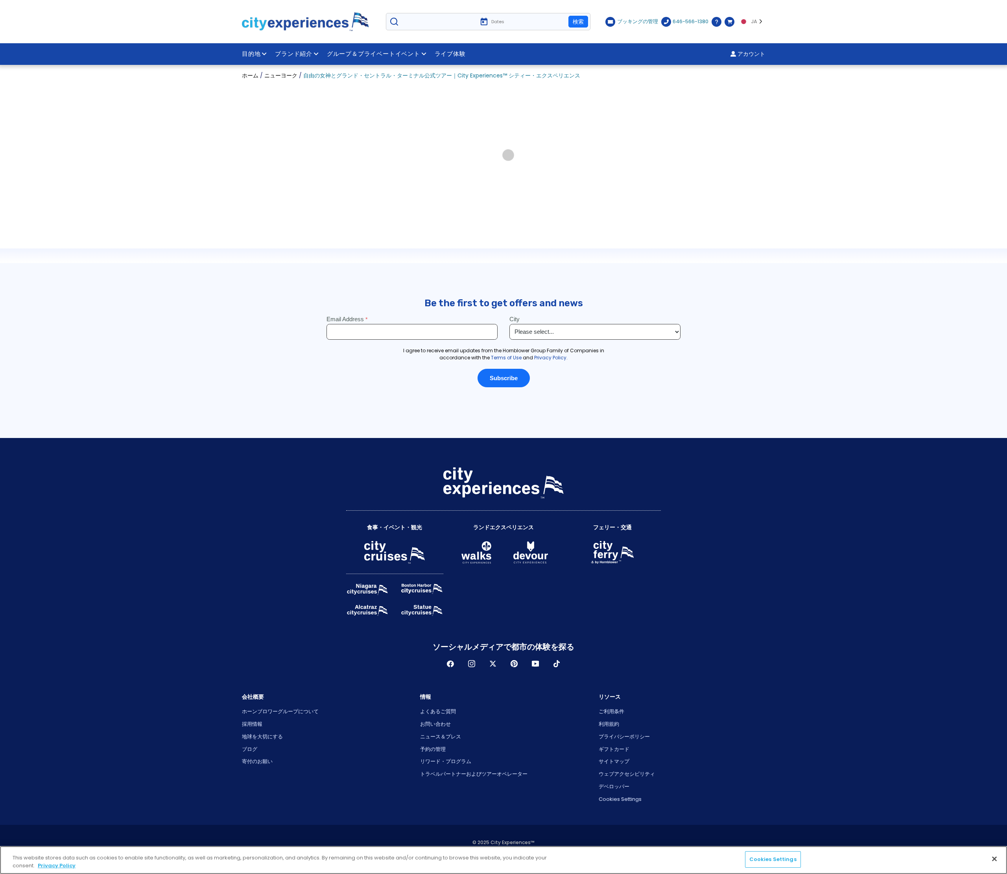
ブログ (249, 749)
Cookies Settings (620, 799)
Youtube (535, 663)
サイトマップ (614, 761)
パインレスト (514, 663)
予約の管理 (433, 749)
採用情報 (252, 724)
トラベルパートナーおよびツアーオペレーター (473, 774)
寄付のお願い (257, 761)
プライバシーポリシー (624, 736)
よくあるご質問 (438, 711)
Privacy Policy (57, 865)
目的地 (251, 53)
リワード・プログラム (445, 761)
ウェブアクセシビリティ (627, 774)
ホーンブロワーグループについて (280, 711)
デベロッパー (614, 786)
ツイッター (492, 663)
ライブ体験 (450, 53)
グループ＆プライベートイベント (373, 53)
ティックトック (556, 663)
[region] (503, 860)
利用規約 (609, 724)
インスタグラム (471, 663)
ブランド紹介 (293, 53)
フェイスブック (450, 663)
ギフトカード (614, 749)
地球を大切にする (262, 736)
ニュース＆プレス (440, 736)
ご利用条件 (611, 711)
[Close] (994, 858)
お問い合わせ (435, 724)
